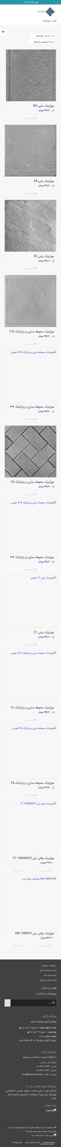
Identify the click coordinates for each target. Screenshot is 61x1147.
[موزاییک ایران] (35, 10)
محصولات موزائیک (49, 965)
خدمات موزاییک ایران (47, 970)
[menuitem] (48, 1142)
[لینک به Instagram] (11, 1139)
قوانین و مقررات (48, 988)
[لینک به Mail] (15, 1139)
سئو (45, 1131)
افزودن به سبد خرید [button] (42, 870)
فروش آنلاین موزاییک (47, 980)
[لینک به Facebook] (7, 1139)
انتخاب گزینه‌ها (29, 118)
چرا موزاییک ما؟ (50, 975)
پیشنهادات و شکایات (46, 994)
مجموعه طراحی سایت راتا (34, 1131)
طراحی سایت (52, 1131)
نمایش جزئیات (18, 870)
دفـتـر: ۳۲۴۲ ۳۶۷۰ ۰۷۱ (30, 2)
